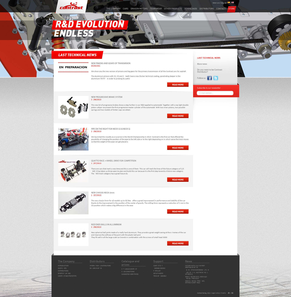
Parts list (157, 271)
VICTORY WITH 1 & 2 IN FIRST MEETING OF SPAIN (195, 266)
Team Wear (156, 8)
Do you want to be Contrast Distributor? (209, 71)
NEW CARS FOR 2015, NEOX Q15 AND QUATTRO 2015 (196, 277)
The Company (113, 8)
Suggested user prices (130, 274)
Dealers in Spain (96, 268)
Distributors (206, 8)
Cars (125, 8)
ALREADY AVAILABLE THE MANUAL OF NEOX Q (196, 273)
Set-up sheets (158, 273)
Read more (178, 85)
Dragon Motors (139, 8)
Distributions (63, 271)
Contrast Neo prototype (67, 276)
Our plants (62, 268)
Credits (223, 293)
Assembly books (159, 268)
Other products (173, 8)
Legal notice (216, 293)
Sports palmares (64, 273)
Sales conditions (128, 272)
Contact (221, 8)
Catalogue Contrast (129, 269)
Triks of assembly (159, 276)
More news (202, 64)
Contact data (158, 266)
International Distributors (100, 266)
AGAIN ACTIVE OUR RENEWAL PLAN (197, 270)
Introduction (63, 266)
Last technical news (208, 58)
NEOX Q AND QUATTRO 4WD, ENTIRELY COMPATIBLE (195, 282)
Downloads (190, 8)
